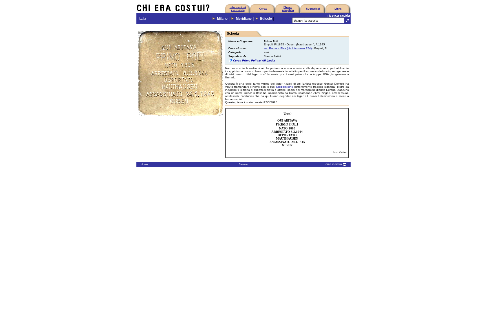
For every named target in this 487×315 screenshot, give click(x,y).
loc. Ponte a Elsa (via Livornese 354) (288, 48)
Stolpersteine (284, 86)
